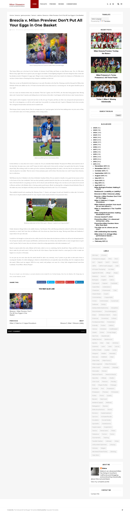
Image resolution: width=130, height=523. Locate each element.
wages (103, 448)
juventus (95, 346)
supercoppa (96, 427)
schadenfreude (106, 416)
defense (95, 304)
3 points (103, 255)
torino (112, 434)
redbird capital (97, 402)
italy (108, 343)
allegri (108, 273)
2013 (95, 159)
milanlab (115, 367)
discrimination (97, 311)
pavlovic (105, 381)
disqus (83, 331)
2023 (95, 135)
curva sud (114, 301)
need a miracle (111, 374)
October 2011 (100, 171)
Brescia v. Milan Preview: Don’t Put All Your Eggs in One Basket (20, 313)
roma (110, 409)
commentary (96, 297)
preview (105, 392)
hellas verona (96, 339)
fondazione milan (98, 322)
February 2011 (100, 241)
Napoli (100, 262)
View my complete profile (100, 482)
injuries (94, 343)
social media (106, 420)
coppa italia (108, 297)
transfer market (97, 441)
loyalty (107, 350)
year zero (95, 455)
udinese (108, 441)
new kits (95, 378)
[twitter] (110, 4)
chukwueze (106, 290)
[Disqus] (46, 360)
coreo (94, 301)
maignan (95, 353)
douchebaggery (110, 311)
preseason (95, 392)
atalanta (95, 276)
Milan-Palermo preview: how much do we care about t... (107, 205)
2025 (95, 130)
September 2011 (101, 173)
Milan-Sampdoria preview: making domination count (107, 213)
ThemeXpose (17, 510)
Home (34, 4)
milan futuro (106, 360)
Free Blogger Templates (30, 510)
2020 (95, 142)
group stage (111, 332)
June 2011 (99, 180)
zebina (39, 15)
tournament (96, 437)
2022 (95, 137)
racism (94, 399)
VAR (117, 266)
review (105, 406)
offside (103, 378)
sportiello (95, 423)
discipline (114, 308)
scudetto (95, 420)
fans (114, 315)
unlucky (112, 444)
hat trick (95, 336)
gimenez (103, 329)
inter (101, 343)
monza (104, 371)
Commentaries (71, 4)
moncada (95, 371)
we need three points (99, 451)
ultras (116, 441)
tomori (104, 434)
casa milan (95, 287)
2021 (95, 140)
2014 (95, 157)
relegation (96, 406)
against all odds (97, 273)
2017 (95, 149)
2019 (95, 145)
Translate (107, 21)
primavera (114, 392)
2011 (95, 164)
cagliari (103, 280)
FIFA (110, 259)
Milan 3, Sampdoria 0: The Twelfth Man (107, 209)
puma (102, 395)
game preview (25, 15)
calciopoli (95, 283)
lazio (103, 346)
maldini (103, 353)
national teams (97, 374)
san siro (95, 416)
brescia (17, 15)
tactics (94, 430)
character (95, 290)
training (106, 437)
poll (102, 388)
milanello (106, 367)
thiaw (113, 430)
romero (95, 413)
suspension (108, 427)
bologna (95, 280)
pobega (113, 385)
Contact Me (95, 494)
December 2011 (101, 166)
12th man (95, 255)
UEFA (94, 266)
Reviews (61, 4)
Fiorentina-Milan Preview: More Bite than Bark (106, 224)
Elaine (104, 468)
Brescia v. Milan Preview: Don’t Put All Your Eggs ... (107, 197)
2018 (95, 147)
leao (110, 346)
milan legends (97, 364)
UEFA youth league (105, 266)
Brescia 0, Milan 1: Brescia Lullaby (107, 194)
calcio (112, 280)
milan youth (96, 367)
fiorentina (105, 318)
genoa (94, 329)
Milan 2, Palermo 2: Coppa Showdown (104, 201)
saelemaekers (106, 413)
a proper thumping (98, 269)
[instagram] (113, 4)
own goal (95, 381)
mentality (112, 353)
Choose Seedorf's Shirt (103, 217)
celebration (106, 287)
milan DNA (95, 360)
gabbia (111, 325)
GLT (93, 262)
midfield (104, 357)
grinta (102, 332)
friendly (95, 325)
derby (103, 304)
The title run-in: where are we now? (106, 228)
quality (109, 395)
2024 (95, 132)
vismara (95, 448)
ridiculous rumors (98, 409)
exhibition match (104, 315)
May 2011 (98, 183)
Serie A (33, 15)
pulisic (94, 395)
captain (104, 283)
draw (94, 315)
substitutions (106, 423)
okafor (111, 378)
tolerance (95, 434)
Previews (52, 4)
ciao (115, 290)
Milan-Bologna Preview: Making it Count (107, 188)
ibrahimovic (108, 339)
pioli (93, 385)
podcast (95, 388)
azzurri (103, 276)
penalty (113, 381)
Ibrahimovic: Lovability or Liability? (107, 191)
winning (113, 451)
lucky (114, 350)
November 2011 (101, 168)
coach (106, 294)
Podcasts (43, 4)
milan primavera (110, 364)
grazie (94, 332)
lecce (117, 346)
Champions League (98, 259)
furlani (103, 325)
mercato (95, 357)
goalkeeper (113, 329)
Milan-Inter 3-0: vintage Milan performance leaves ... (105, 235)
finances (95, 318)
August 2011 (100, 176)
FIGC (116, 259)
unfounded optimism (99, 444)
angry (116, 273)
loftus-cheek (96, 350)
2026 (95, 128)
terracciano (104, 430)
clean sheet (96, 294)
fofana (114, 318)
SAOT (107, 262)
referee (109, 402)
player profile (102, 385)
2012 (95, 161)
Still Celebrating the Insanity (105, 232)
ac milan (111, 269)
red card (103, 399)
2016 (95, 152)
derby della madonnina (100, 308)
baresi (111, 276)
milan (112, 357)
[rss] (107, 4)
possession (110, 388)
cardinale (114, 283)
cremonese (104, 301)
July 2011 (98, 178)
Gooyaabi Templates (52, 510)
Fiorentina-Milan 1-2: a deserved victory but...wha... (106, 220)
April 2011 (98, 185)
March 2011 (99, 239)
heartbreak (105, 336)
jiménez (115, 343)
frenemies (110, 322)
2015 (95, 154)
